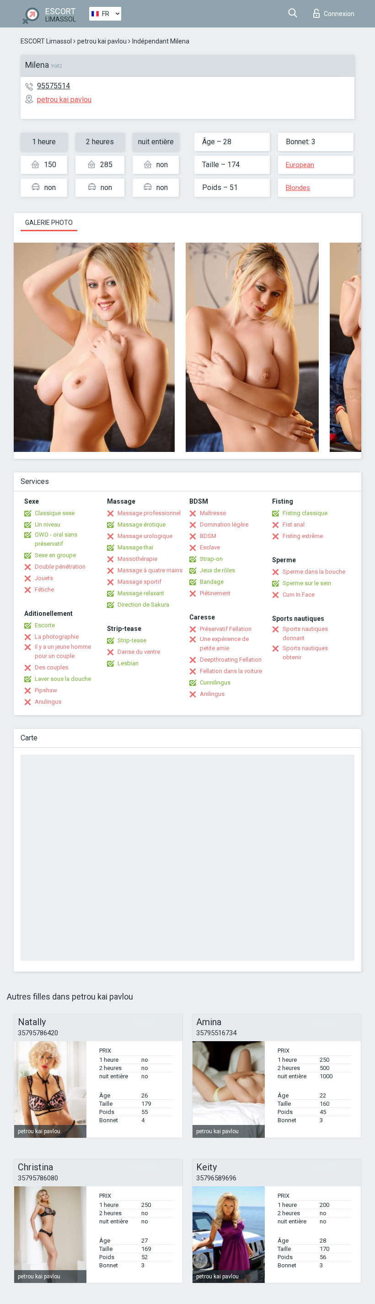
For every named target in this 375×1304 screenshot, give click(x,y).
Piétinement (215, 593)
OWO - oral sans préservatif (56, 539)
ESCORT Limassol (46, 41)
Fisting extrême (303, 535)
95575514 (53, 86)
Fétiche (44, 589)
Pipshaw (46, 690)
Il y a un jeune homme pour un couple (63, 651)
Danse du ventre (139, 651)
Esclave (210, 547)
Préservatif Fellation (226, 628)
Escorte (45, 625)
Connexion (339, 13)
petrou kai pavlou (102, 41)
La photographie (57, 636)
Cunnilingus (215, 682)
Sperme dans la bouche (314, 571)
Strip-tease (132, 640)
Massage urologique (145, 535)
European (300, 165)
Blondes (298, 188)
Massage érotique (142, 524)
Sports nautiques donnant (305, 633)
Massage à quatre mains (150, 570)
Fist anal (294, 524)
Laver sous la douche (63, 678)
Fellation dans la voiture (231, 671)
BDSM (208, 535)
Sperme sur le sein (307, 583)
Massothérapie (137, 558)
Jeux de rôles (217, 570)
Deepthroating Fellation (231, 659)
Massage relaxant (141, 593)
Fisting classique (305, 513)
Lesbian (128, 663)
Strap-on (211, 558)
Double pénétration (60, 566)
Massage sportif (139, 581)
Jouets (44, 578)
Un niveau (47, 524)
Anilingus (212, 693)
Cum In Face (299, 594)
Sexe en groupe (55, 555)
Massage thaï (135, 547)
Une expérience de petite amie (224, 644)
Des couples (51, 667)
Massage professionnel (149, 513)
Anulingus (48, 701)
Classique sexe (55, 513)
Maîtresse (213, 513)
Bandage (212, 581)
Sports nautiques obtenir (305, 653)
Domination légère (224, 524)
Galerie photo (49, 222)
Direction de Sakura (143, 604)
